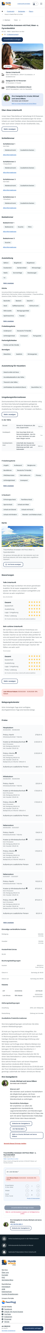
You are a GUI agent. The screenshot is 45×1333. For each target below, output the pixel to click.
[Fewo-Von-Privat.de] (22, 1302)
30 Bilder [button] (8, 66)
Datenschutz (7, 1292)
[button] (22, 56)
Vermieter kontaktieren (8, 1330)
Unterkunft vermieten (23, 3)
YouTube (7, 1314)
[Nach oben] (40, 1321)
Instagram (8, 1317)
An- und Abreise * (13, 1172)
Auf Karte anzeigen (14, 564)
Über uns (5, 1272)
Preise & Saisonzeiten (33, 1198)
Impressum (6, 1287)
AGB (3, 1289)
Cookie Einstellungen (10, 1294)
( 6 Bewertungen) (13, 34)
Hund (7, 1194)
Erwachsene (9, 1185)
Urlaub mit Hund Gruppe (13, 1312)
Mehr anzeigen (10, 129)
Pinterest (7, 1319)
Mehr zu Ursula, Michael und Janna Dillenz (24, 103)
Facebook (8, 1309)
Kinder (7, 1190)
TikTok (6, 1322)
